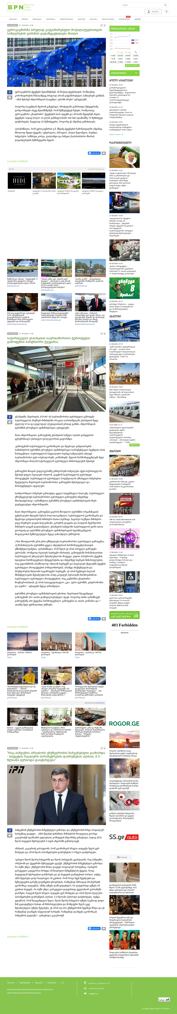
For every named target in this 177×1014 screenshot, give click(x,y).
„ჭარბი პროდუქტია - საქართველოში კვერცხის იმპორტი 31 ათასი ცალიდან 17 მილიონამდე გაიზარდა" (122, 270)
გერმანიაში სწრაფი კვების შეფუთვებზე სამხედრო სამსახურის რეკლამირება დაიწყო (121, 485)
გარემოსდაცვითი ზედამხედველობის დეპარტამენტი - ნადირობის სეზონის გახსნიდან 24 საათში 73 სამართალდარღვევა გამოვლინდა (122, 95)
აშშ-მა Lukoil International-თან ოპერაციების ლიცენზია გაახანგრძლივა (122, 522)
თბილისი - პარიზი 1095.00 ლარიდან (19, 653)
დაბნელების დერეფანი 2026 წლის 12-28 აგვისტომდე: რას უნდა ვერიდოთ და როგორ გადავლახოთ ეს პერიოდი (123, 889)
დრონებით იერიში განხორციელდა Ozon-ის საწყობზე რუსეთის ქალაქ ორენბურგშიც (121, 113)
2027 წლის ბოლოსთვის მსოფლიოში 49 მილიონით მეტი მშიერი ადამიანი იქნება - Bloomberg (121, 393)
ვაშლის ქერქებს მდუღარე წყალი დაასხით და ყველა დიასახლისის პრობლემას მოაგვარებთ (121, 817)
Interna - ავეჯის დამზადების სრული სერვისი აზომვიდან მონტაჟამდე (20, 730)
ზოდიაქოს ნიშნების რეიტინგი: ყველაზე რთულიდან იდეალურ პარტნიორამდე (124, 954)
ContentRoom (99, 703)
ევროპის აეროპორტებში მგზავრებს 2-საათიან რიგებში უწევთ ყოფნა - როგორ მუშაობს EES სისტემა (120, 603)
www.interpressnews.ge (17, 324)
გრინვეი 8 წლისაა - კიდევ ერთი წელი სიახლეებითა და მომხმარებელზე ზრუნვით (121, 307)
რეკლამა (39, 983)
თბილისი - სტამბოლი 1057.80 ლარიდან (55, 653)
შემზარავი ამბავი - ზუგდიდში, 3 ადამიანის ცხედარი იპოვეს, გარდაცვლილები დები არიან (22, 281)
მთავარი (11, 983)
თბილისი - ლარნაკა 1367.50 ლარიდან (88, 653)
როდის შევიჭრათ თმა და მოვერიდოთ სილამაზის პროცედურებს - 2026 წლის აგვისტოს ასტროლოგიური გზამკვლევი (121, 922)
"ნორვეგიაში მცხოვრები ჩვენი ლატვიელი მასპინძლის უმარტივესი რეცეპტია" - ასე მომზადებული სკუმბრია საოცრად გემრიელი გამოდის (89, 691)
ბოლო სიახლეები (121, 80)
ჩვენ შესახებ (25, 983)
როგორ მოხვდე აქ (96, 169)
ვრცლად (133, 445)
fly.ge (9, 657)
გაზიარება (96, 153)
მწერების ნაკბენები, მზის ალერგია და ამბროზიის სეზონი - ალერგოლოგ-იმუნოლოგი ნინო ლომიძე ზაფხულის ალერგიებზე (56, 732)
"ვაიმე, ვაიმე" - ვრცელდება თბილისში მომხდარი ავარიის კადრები (89, 281)
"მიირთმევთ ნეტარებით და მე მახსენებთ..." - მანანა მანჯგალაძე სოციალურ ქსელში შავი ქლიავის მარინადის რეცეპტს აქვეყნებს (22, 691)
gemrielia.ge (12, 698)
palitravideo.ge (13, 286)
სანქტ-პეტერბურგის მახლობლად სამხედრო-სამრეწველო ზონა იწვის (120, 127)
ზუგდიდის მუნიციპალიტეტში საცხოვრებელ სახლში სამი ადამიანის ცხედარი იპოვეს (54, 315)
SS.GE (11, 169)
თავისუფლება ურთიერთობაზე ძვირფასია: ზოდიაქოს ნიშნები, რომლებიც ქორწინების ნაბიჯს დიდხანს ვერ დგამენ (124, 784)
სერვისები (52, 983)
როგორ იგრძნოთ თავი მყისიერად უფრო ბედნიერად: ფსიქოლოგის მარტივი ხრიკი (123, 753)
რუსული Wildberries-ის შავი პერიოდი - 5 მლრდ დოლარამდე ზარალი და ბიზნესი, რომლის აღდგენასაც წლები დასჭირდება (121, 561)
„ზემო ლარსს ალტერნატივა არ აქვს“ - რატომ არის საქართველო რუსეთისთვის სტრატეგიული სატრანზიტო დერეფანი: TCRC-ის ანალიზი (122, 353)
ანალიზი (115, 316)
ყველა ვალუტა (131, 65)
